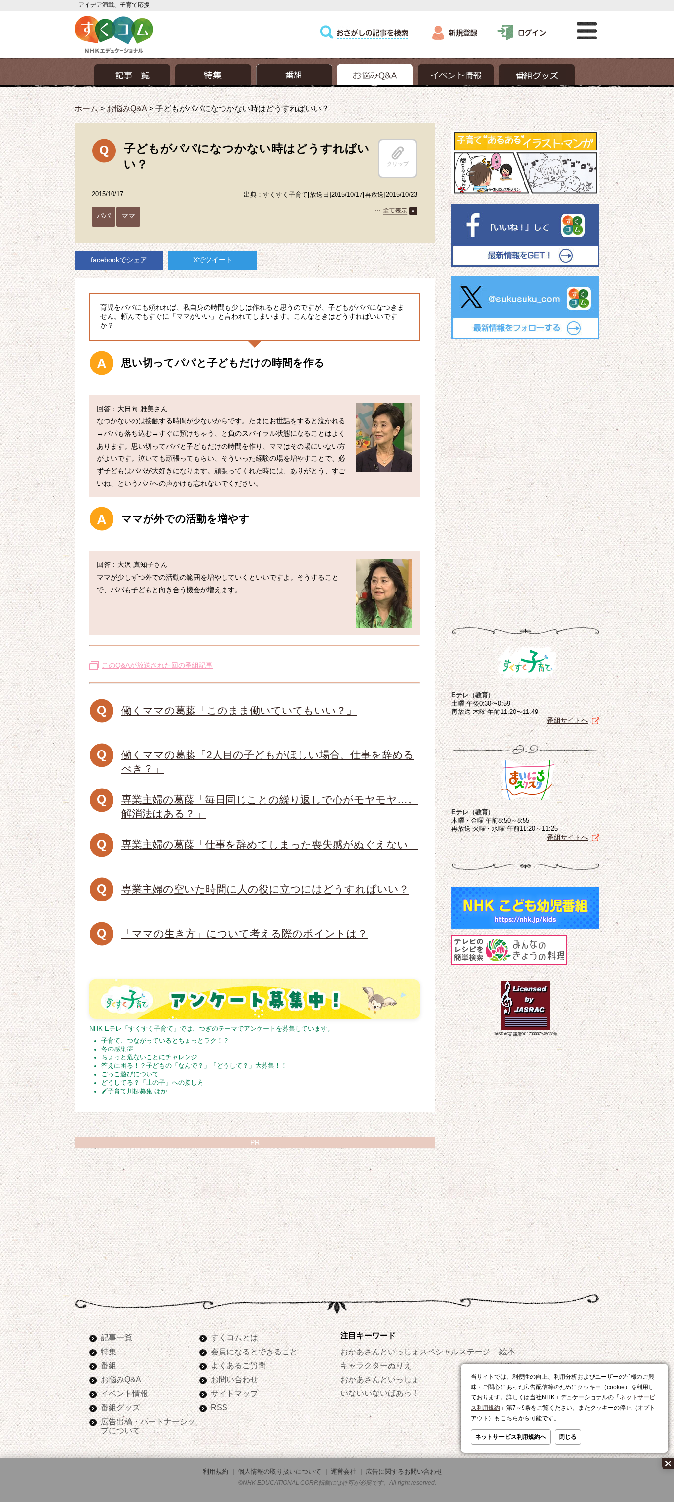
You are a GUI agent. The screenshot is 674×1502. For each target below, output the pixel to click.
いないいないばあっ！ (379, 1393)
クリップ (398, 164)
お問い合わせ (234, 1379)
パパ (104, 216)
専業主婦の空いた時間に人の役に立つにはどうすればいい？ (265, 889)
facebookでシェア (119, 259)
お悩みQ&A (127, 108)
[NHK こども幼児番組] (525, 929)
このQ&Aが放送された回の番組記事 (157, 665)
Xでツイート (212, 259)
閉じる (568, 1436)
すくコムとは (234, 1337)
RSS (219, 1407)
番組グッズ (120, 1407)
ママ (128, 216)
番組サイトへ (567, 720)
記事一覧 (116, 1337)
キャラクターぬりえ (376, 1365)
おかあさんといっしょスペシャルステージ (415, 1351)
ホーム (86, 108)
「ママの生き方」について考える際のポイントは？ (244, 933)
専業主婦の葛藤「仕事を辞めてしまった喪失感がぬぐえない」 (269, 844)
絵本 (507, 1351)
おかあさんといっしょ (379, 1379)
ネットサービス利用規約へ (510, 1436)
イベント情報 (124, 1393)
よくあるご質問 (238, 1365)
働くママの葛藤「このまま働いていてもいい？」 (239, 710)
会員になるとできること (254, 1351)
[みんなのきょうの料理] (509, 965)
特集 (108, 1351)
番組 (108, 1365)
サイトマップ (234, 1393)
